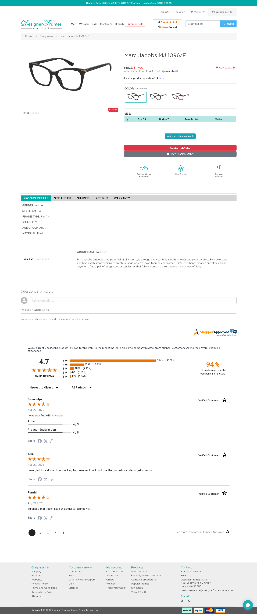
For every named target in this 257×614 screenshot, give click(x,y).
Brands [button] (119, 24)
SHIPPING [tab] (83, 198)
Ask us (160, 78)
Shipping (36, 571)
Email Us (186, 575)
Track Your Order (116, 588)
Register (165, 12)
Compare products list (144, 579)
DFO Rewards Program (82, 579)
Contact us (75, 571)
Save (114, 109)
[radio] (129, 360)
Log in (181, 12)
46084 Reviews (48, 376)
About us (36, 596)
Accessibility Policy (42, 592)
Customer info (114, 571)
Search (228, 24)
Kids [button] (94, 24)
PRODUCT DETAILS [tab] (36, 198)
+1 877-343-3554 (191, 571)
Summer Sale (135, 24)
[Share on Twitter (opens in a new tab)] (46, 441)
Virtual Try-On (139, 592)
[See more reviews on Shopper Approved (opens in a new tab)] (51, 441)
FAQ (71, 575)
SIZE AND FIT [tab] (62, 198)
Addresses (112, 575)
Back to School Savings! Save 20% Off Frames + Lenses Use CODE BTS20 (129, 3)
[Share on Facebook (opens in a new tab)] (40, 441)
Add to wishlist (227, 67)
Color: (129, 88)
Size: (127, 113)
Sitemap (73, 588)
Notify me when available (180, 136)
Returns (35, 575)
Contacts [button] (106, 24)
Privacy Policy (39, 583)
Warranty (36, 579)
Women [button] (84, 24)
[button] (160, 71)
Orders (110, 579)
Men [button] (73, 24)
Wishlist (110, 583)
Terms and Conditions (44, 588)
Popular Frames (140, 583)
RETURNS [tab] (101, 198)
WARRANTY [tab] (122, 198)
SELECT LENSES (180, 147)
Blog (71, 583)
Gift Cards (137, 588)
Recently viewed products (146, 575)
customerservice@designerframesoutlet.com (207, 590)
